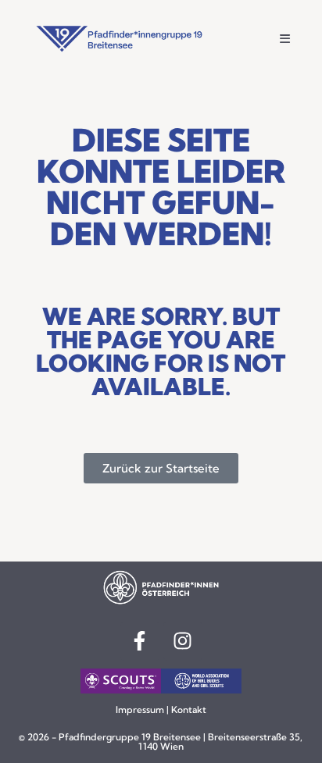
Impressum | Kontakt (161, 709)
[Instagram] (182, 641)
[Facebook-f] (139, 641)
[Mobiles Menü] (285, 38)
